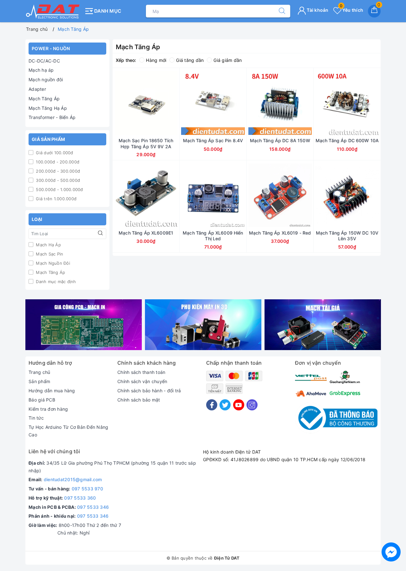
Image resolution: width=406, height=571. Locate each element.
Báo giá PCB (42, 399)
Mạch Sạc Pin (49, 253)
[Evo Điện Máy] (83, 324)
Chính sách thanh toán (141, 372)
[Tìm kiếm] (278, 11)
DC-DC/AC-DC (44, 60)
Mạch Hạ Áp (48, 244)
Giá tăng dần (190, 60)
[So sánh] (175, 102)
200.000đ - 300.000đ (57, 171)
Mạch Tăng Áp (44, 98)
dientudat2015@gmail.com (73, 479)
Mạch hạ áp (41, 70)
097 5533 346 (93, 507)
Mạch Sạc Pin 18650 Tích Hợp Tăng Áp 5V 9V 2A (146, 143)
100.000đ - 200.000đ (57, 161)
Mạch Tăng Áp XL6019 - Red (280, 233)
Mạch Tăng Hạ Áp (48, 108)
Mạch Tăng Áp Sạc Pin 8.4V (213, 140)
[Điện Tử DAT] (53, 11)
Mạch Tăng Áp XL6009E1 (146, 233)
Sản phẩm (39, 381)
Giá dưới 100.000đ (54, 152)
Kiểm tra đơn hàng (48, 409)
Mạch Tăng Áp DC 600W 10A (347, 140)
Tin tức (36, 418)
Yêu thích (351, 10)
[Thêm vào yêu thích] (130, 102)
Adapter (37, 89)
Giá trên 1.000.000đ (55, 198)
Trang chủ (39, 372)
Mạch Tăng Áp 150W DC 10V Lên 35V (347, 235)
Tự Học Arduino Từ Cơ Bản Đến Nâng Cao (68, 430)
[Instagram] (252, 404)
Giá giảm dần (227, 60)
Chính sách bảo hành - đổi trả (149, 390)
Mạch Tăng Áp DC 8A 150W (280, 140)
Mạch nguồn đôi (46, 79)
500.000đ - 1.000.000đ (59, 189)
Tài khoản (317, 10)
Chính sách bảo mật (138, 399)
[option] (83, 324)
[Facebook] (211, 404)
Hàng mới (156, 60)
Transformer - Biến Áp (52, 117)
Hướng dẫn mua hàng (52, 390)
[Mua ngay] (116, 102)
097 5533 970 (87, 488)
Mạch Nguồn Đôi (52, 263)
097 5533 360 (80, 498)
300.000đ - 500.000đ (57, 180)
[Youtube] (238, 404)
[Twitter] (225, 404)
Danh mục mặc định (55, 281)
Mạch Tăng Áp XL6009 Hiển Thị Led (213, 235)
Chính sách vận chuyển (142, 381)
